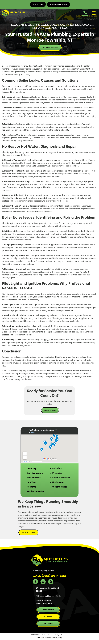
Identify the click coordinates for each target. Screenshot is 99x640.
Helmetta (31, 487)
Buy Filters (38, 4)
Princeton (57, 473)
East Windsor (33, 477)
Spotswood (58, 482)
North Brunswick (35, 491)
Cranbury (31, 468)
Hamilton (31, 482)
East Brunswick (35, 473)
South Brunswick (61, 477)
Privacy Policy (57, 637)
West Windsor (59, 487)
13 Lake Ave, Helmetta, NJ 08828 (47, 589)
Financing (48, 624)
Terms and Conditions (44, 637)
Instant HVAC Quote (58, 4)
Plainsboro (57, 468)
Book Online (50, 410)
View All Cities (28, 532)
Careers (48, 617)
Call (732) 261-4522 (50, 47)
